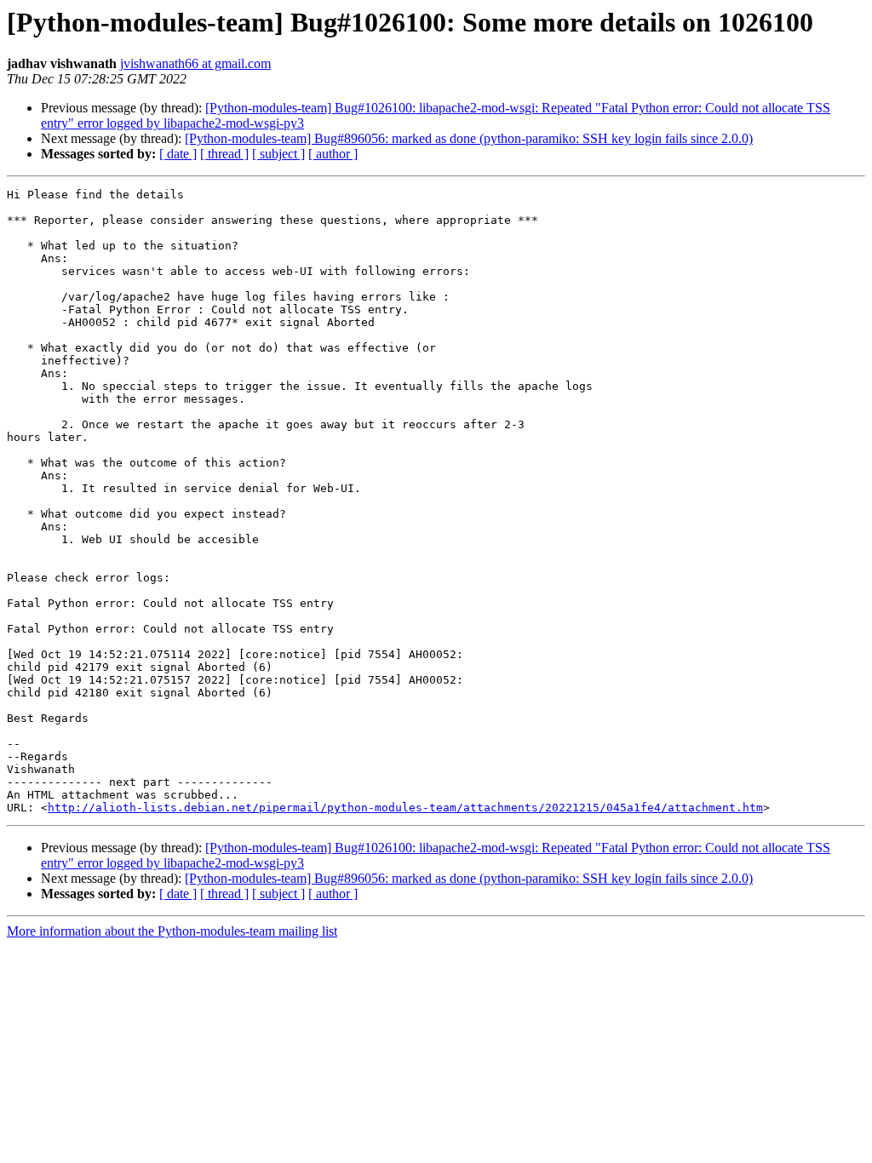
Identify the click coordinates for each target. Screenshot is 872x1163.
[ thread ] (224, 153)
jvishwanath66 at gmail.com (195, 63)
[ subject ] (278, 153)
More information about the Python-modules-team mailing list (172, 931)
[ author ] (333, 153)
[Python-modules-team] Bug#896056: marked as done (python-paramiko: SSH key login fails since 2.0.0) (469, 138)
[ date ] (178, 153)
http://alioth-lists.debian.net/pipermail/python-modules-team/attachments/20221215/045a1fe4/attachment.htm (405, 807)
